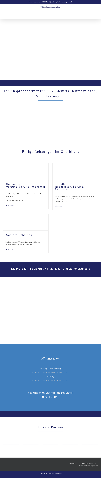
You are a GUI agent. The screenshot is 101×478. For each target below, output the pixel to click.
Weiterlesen (9, 205)
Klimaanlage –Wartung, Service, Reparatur (25, 185)
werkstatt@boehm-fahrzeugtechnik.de (61, 2)
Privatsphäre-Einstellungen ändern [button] (88, 465)
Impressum (72, 463)
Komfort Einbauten (19, 234)
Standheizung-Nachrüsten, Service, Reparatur (69, 186)
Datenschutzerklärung (87, 463)
